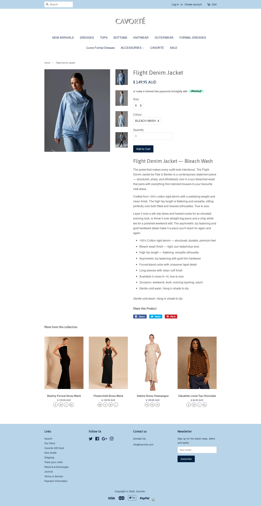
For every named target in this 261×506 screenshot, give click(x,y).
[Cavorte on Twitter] (91, 439)
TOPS (104, 37)
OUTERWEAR (164, 37)
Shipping (49, 457)
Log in (175, 4)
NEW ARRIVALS (63, 37)
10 (147, 404)
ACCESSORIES (131, 48)
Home (47, 62)
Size (136, 99)
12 (152, 404)
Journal (48, 471)
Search (48, 438)
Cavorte (141, 491)
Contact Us (139, 438)
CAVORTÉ (157, 48)
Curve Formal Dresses (100, 48)
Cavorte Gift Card (54, 448)
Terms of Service (53, 476)
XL (71, 404)
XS (100, 404)
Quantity (138, 130)
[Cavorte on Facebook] (97, 439)
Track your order (53, 462)
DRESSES (87, 37)
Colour (137, 114)
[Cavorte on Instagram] (111, 439)
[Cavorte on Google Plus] (104, 439)
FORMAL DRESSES (193, 37)
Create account (193, 4)
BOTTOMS (120, 37)
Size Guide (50, 452)
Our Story (49, 443)
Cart (214, 4)
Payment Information (55, 481)
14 (157, 404)
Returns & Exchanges (56, 467)
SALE (173, 48)
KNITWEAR (141, 37)
